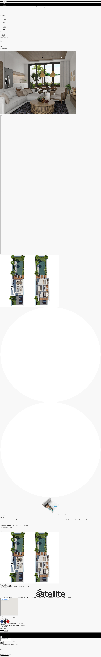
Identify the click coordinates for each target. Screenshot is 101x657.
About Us (4, 20)
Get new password (4, 655)
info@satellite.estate (4, 616)
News (4, 22)
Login (4, 3)
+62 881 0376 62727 (4, 618)
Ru (0, 31)
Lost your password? (12, 641)
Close (6, 630)
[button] (2, 15)
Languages (5, 1)
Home (4, 18)
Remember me (5, 641)
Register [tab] (4, 634)
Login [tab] (4, 633)
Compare (2, 630)
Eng (3, 31)
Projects (4, 19)
